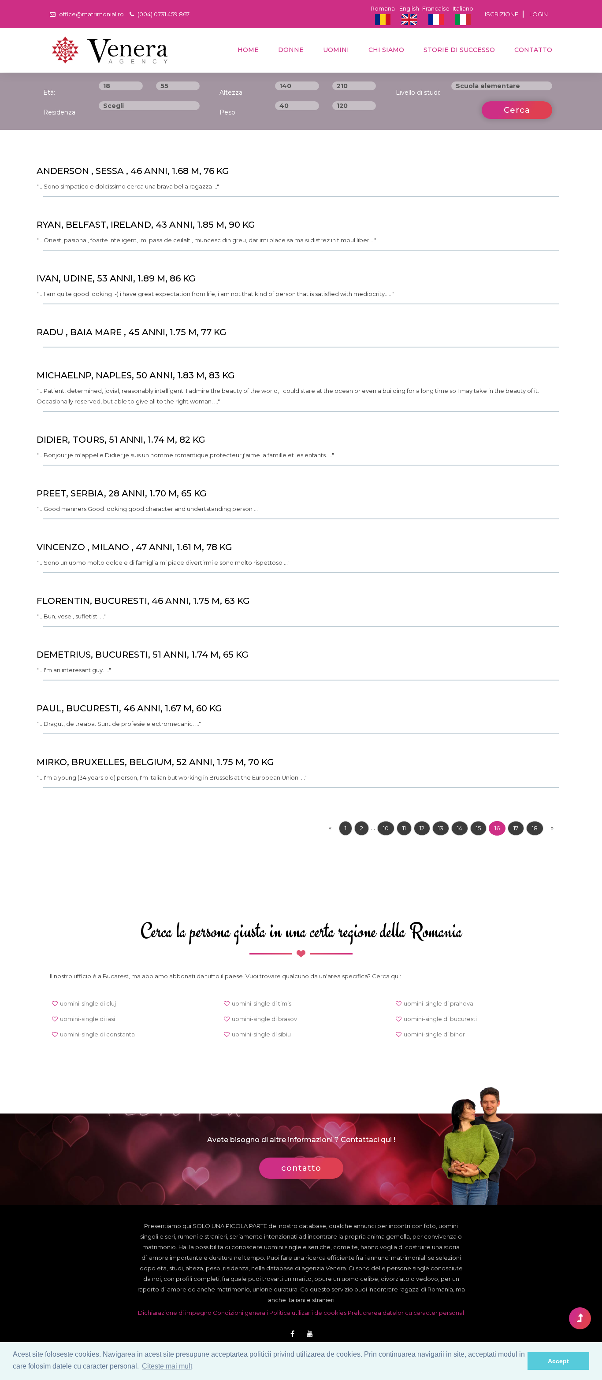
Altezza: (231, 92)
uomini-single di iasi (87, 1018)
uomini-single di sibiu (261, 1034)
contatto (532, 50)
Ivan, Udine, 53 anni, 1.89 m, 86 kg (116, 278)
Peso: (228, 112)
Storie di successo (458, 50)
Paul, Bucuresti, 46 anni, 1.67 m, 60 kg (129, 708)
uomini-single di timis (261, 1003)
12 (422, 828)
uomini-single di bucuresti (440, 1018)
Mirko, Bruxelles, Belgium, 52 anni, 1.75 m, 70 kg (155, 762)
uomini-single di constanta (97, 1034)
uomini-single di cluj (88, 1003)
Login (538, 14)
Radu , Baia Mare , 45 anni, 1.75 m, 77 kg (132, 332)
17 (515, 828)
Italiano (463, 8)
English (409, 8)
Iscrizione (501, 14)
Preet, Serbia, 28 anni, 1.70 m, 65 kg (122, 493)
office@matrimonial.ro (91, 14)
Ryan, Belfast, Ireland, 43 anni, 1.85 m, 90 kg (146, 224)
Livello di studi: (418, 92)
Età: (49, 92)
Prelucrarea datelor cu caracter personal (406, 1312)
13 (440, 828)
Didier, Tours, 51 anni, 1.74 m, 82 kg (121, 439)
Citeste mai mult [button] (167, 1366)
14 (459, 828)
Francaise (436, 8)
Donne (290, 50)
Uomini (335, 50)
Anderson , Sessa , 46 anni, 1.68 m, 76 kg (133, 171)
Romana (383, 8)
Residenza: (60, 112)
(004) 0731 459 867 (163, 14)
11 (404, 828)
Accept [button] (558, 1361)
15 (478, 828)
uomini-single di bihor (434, 1034)
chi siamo (385, 50)
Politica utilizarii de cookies (307, 1312)
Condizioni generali (240, 1312)
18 (535, 828)
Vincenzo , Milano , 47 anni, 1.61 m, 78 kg (134, 547)
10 (386, 828)
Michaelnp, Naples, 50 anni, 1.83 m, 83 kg (136, 375)
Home (247, 50)
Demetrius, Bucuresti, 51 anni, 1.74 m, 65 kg (143, 654)
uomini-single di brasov (264, 1018)
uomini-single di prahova (438, 1003)
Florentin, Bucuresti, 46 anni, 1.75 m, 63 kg (143, 601)
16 (497, 828)
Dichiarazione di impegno (175, 1312)
